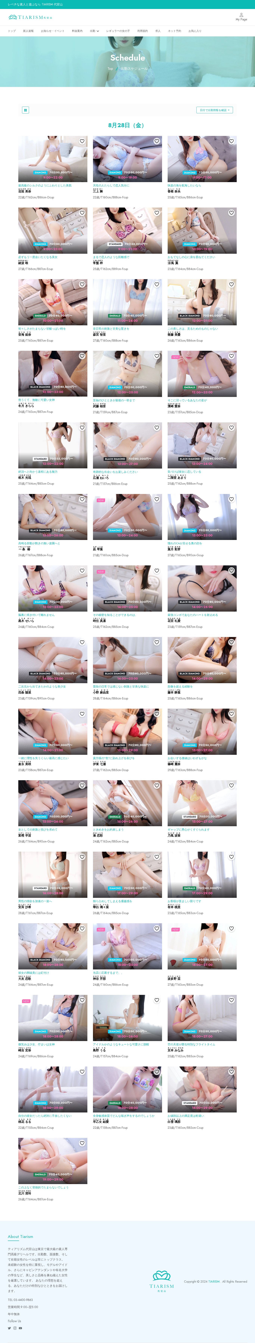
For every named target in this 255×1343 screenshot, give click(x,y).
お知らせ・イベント (53, 31)
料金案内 (77, 31)
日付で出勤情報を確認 (213, 110)
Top (110, 68)
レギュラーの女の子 (118, 31)
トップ (12, 31)
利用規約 (142, 31)
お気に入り (195, 31)
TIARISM (214, 1281)
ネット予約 (174, 31)
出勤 (92, 31)
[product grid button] (25, 110)
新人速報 (28, 31)
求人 (158, 31)
